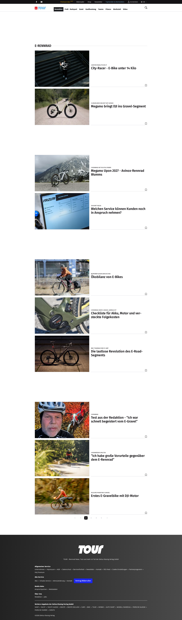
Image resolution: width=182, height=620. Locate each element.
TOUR (94, 607)
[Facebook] (36, 2)
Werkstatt (117, 9)
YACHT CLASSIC (53, 607)
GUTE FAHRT (110, 607)
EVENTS (52, 610)
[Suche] (146, 7)
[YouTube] (41, 2)
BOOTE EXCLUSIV (73, 607)
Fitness (108, 9)
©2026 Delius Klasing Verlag (45, 615)
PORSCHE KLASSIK (139, 607)
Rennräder (59, 9)
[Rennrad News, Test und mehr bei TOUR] (42, 8)
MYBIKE (101, 607)
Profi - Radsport (71, 9)
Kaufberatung (91, 9)
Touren (100, 9)
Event (81, 9)
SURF (83, 607)
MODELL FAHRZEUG (124, 607)
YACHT (43, 607)
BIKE (88, 607)
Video (125, 9)
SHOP (37, 607)
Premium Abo (66, 2)
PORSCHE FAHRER (41, 610)
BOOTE (62, 607)
